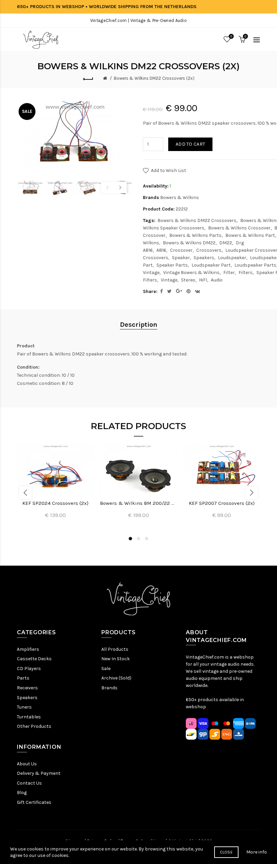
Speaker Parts (172, 265)
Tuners (24, 707)
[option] (30, 189)
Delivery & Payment (38, 773)
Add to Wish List (168, 170)
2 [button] (138, 538)
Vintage (169, 280)
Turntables (29, 717)
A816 (161, 250)
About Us (27, 764)
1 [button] (130, 538)
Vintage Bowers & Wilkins (191, 272)
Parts (23, 678)
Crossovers (209, 250)
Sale (105, 668)
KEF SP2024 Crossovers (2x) (55, 503)
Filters (245, 272)
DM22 (225, 243)
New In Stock (115, 659)
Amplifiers (28, 649)
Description (138, 324)
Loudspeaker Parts (255, 265)
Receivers (27, 688)
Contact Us (29, 783)
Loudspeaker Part (211, 265)
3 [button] (146, 538)
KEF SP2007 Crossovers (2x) (222, 503)
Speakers (204, 258)
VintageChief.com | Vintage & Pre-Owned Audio (138, 20)
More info (256, 852)
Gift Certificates (34, 802)
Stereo (188, 280)
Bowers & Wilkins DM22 (189, 243)
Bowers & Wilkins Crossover (239, 228)
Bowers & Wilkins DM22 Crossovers (196, 220)
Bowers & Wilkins (179, 197)
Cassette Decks (34, 659)
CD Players (29, 668)
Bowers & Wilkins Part (250, 235)
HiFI (203, 280)
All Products (114, 649)
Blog (22, 792)
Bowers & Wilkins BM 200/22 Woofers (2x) (138, 503)
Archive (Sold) (116, 678)
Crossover (181, 250)
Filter (229, 272)
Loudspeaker (232, 258)
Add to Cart (190, 144)
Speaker (181, 258)
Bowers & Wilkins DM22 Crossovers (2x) (154, 78)
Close (226, 852)
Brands (109, 688)
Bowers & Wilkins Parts (195, 235)
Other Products (34, 726)
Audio (217, 280)
